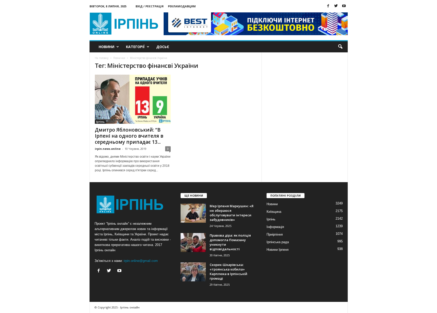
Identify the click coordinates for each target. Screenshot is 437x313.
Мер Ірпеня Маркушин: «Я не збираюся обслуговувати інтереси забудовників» (231, 213)
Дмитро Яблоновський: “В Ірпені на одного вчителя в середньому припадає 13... (129, 136)
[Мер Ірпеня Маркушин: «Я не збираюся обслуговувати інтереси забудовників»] (193, 213)
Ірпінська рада (278, 242)
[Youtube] (344, 6)
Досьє (162, 46)
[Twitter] (336, 6)
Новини (106, 46)
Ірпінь (100, 121)
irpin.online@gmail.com (141, 261)
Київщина (274, 212)
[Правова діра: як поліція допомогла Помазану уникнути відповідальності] (193, 242)
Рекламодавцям (182, 6)
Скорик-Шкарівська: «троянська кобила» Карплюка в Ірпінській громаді (228, 271)
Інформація (275, 227)
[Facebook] (328, 6)
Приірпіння (275, 234)
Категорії (135, 46)
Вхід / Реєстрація (150, 6)
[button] (340, 46)
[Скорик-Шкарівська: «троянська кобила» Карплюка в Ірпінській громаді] (193, 271)
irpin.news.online (108, 149)
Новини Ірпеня (278, 250)
